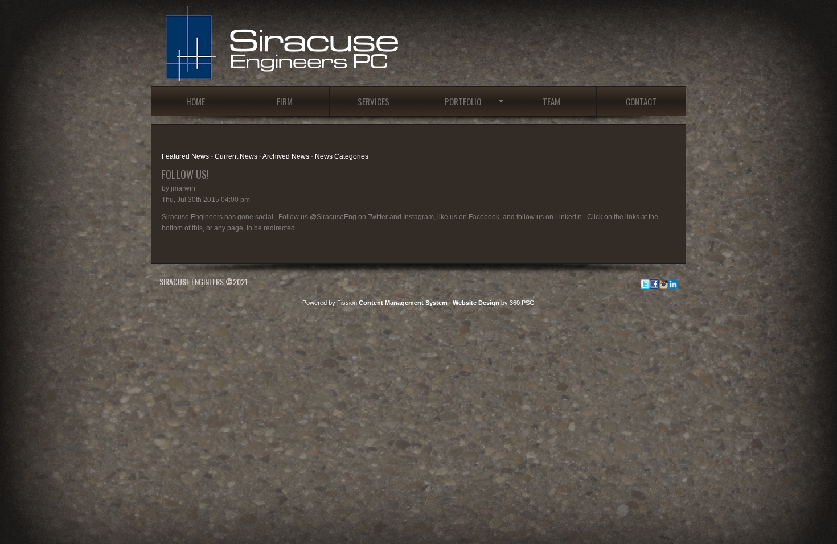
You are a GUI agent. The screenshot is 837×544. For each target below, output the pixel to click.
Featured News (185, 156)
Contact (641, 101)
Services (373, 101)
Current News (236, 156)
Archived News (285, 156)
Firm (285, 101)
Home (195, 101)
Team (551, 101)
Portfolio (463, 101)
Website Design (476, 302)
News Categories (341, 156)
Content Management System (403, 302)
